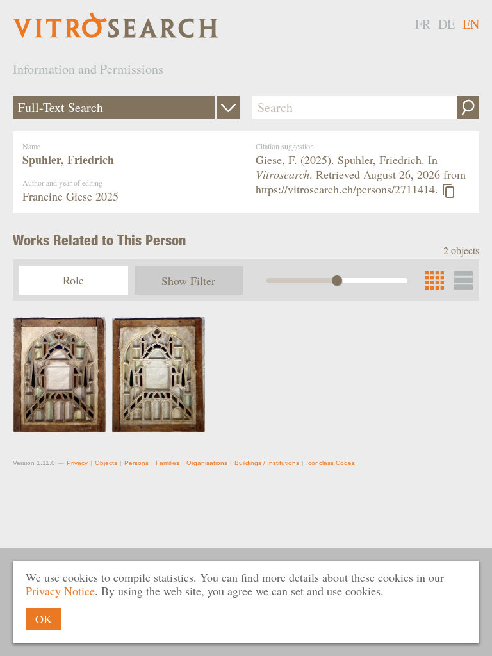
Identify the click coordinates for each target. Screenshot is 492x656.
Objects (106, 462)
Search (468, 107)
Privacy (77, 462)
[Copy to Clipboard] (448, 191)
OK (43, 619)
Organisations (206, 462)
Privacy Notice (60, 590)
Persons (136, 462)
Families (167, 462)
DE (446, 24)
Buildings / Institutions (266, 462)
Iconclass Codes (330, 462)
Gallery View (463, 280)
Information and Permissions (88, 69)
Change (228, 107)
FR (422, 24)
